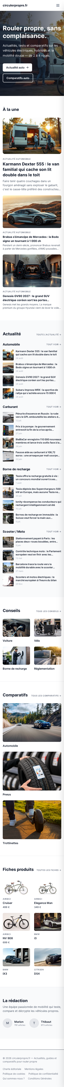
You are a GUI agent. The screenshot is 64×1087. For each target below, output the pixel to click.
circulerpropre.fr (15, 5)
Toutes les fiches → (49, 870)
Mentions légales (34, 1069)
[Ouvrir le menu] (57, 5)
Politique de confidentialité (43, 1073)
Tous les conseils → (48, 611)
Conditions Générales (40, 1078)
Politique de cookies (14, 1073)
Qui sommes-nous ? (14, 1078)
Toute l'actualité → (48, 334)
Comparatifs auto (17, 78)
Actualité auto (15, 67)
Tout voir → (53, 344)
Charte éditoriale (12, 1069)
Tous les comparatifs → (46, 695)
